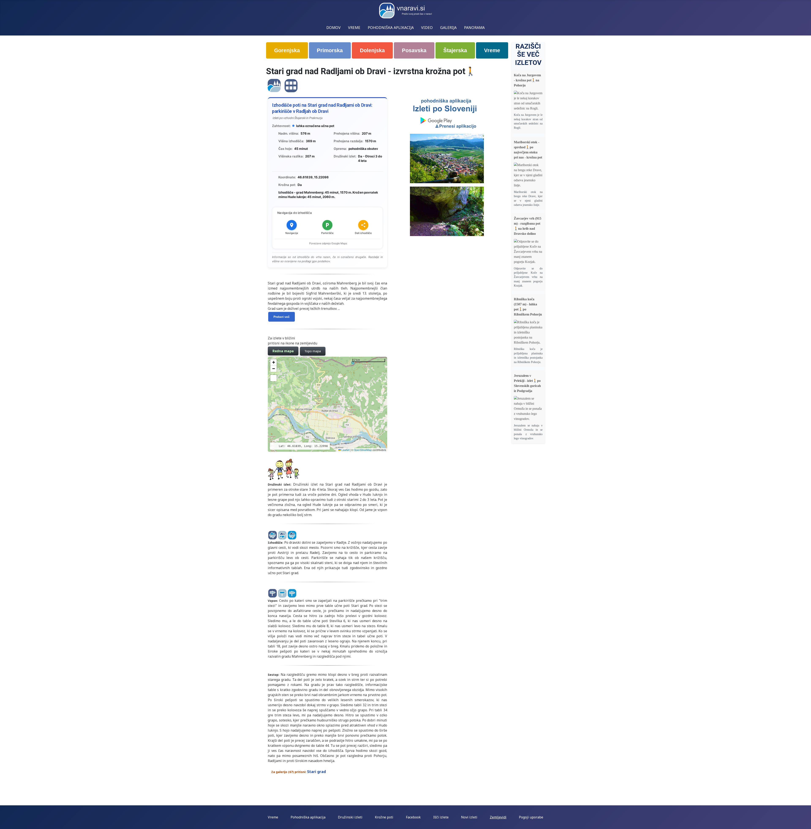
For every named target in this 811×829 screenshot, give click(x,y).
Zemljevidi (498, 817)
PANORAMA (474, 27)
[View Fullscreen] (273, 378)
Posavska (414, 50)
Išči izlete (441, 817)
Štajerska (455, 50)
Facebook (413, 817)
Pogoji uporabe (531, 817)
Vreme (492, 50)
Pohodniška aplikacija (308, 817)
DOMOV (333, 27)
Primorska (330, 50)
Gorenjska (287, 50)
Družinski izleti (350, 817)
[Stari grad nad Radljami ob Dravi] (274, 85)
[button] (273, 362)
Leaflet (345, 450)
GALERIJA (448, 27)
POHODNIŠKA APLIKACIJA (391, 27)
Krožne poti (384, 817)
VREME (354, 27)
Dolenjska (372, 50)
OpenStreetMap (363, 450)
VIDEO (427, 27)
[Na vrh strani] (806, 824)
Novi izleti (469, 817)
